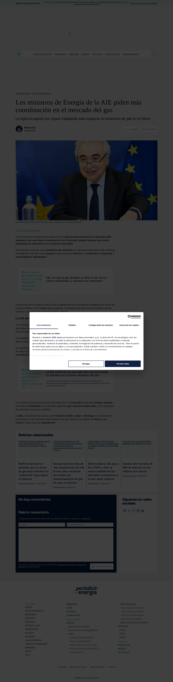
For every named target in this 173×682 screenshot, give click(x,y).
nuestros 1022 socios (53, 337)
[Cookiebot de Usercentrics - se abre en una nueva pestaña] (130, 317)
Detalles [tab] (72, 325)
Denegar (86, 364)
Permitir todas (123, 364)
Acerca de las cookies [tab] (129, 325)
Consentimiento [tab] (44, 325)
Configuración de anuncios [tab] (101, 325)
